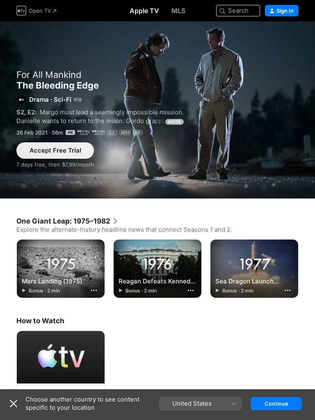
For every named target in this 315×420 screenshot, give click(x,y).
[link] (67, 221)
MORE (174, 122)
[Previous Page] (8, 268)
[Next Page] (307, 268)
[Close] (13, 403)
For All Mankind (49, 74)
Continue (276, 403)
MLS (178, 11)
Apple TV (144, 11)
